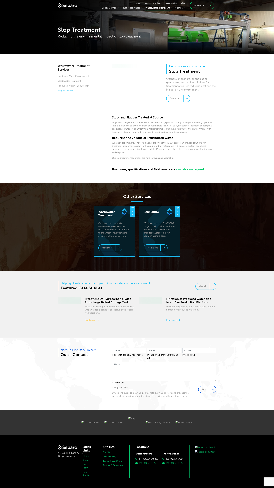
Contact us (175, 98)
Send (204, 389)
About (85, 460)
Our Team (85, 466)
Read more (107, 247)
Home (86, 455)
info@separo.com (147, 462)
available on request (190, 169)
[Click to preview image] (151, 66)
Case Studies (86, 474)
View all (202, 286)
